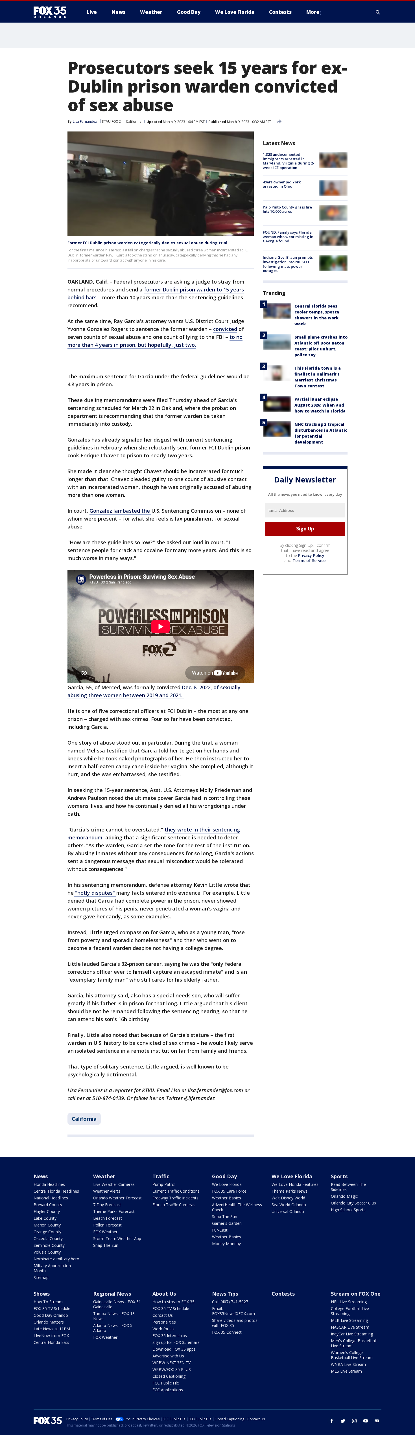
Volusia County (47, 1252)
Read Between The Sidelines (348, 1187)
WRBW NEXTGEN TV (171, 1362)
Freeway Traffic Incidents (175, 1198)
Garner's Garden (227, 1223)
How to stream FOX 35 (173, 1301)
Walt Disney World (288, 1198)
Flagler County (47, 1211)
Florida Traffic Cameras (173, 1204)
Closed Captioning (168, 1376)
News (41, 1176)
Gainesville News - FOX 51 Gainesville (117, 1304)
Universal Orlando (288, 1211)
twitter (343, 1420)
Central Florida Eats (51, 1342)
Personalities (164, 1322)
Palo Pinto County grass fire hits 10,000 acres (287, 209)
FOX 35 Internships (169, 1335)
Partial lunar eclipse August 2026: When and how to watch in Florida (320, 405)
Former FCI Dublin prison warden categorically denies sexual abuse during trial (147, 242)
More (312, 12)
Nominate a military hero (56, 1258)
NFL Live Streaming (349, 1301)
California (133, 121)
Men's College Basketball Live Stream (354, 1343)
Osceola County (48, 1238)
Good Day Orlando (51, 1315)
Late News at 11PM (52, 1328)
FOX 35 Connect (227, 1332)
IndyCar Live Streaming (352, 1334)
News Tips (225, 1293)
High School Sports (348, 1209)
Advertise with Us (168, 1356)
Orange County (47, 1231)
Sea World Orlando (289, 1204)
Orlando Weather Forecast (117, 1198)
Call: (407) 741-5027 (230, 1301)
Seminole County (49, 1245)
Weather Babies (226, 1198)
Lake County (45, 1218)
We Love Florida (227, 1184)
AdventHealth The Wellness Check (237, 1207)
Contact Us (162, 1315)
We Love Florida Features (295, 1184)
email (376, 1420)
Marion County (47, 1225)
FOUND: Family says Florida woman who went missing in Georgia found (288, 236)
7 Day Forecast (107, 1204)
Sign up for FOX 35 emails (176, 1342)
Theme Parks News (289, 1191)
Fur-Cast (220, 1230)
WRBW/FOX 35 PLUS (171, 1369)
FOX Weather (105, 1231)
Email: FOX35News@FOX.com (233, 1311)
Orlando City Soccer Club (353, 1203)
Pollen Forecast (107, 1225)
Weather (104, 1176)
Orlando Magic (344, 1196)
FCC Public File (165, 1383)
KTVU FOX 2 (111, 121)
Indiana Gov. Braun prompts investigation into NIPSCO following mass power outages (288, 264)
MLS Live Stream (346, 1371)
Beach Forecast (107, 1218)
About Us (164, 1293)
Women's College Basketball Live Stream (352, 1355)
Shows (42, 1293)
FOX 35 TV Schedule (52, 1308)
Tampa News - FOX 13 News (114, 1316)
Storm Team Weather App (117, 1238)
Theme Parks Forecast (114, 1211)
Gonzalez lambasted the (120, 510)
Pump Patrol (163, 1184)
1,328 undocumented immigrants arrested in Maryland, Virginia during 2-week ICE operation (288, 161)
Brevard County (48, 1204)
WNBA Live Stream (348, 1364)
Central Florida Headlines (56, 1191)
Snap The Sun (105, 1245)
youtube (365, 1420)
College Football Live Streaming (350, 1311)
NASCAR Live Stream (350, 1327)
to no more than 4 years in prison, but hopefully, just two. (155, 340)
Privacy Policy (311, 555)
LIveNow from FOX (51, 1335)
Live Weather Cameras (114, 1184)
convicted (225, 329)
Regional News (112, 1293)
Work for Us (163, 1328)
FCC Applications (167, 1389)
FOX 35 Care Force (229, 1191)
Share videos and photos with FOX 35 (234, 1323)
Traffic (160, 1176)
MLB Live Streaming (349, 1320)
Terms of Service (309, 560)
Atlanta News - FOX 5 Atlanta (112, 1328)
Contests (283, 1293)
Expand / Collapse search (378, 12)
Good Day (224, 1176)
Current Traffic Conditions (176, 1191)
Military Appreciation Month (52, 1268)
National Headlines (51, 1198)
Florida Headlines (49, 1184)
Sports (339, 1176)
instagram (354, 1420)
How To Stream (48, 1301)
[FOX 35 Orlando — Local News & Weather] (52, 12)
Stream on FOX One (356, 1293)
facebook (331, 1420)
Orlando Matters (49, 1322)
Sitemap (41, 1277)
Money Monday (226, 1243)
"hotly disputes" (95, 892)
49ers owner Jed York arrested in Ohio (282, 184)
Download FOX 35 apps (174, 1349)
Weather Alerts (106, 1191)
